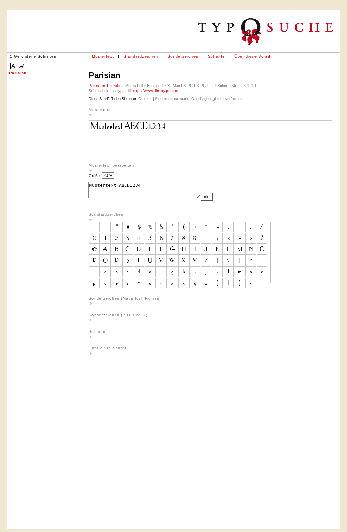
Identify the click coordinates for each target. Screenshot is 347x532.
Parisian (18, 73)
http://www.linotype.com (156, 91)
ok (206, 197)
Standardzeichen (141, 56)
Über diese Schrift (253, 56)
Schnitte (216, 56)
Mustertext (103, 56)
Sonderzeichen (183, 56)
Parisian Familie (106, 85)
